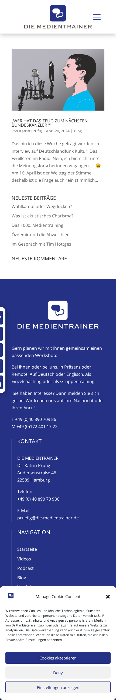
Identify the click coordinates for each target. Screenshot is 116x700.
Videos (24, 559)
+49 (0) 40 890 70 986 (38, 499)
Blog (78, 130)
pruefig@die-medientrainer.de (48, 518)
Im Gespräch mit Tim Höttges (41, 244)
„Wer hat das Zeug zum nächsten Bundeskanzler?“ (50, 123)
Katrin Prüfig (30, 130)
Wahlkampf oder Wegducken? (42, 206)
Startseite (27, 549)
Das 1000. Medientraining (37, 225)
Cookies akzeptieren (58, 658)
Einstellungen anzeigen (58, 687)
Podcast (25, 568)
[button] (108, 596)
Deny (58, 672)
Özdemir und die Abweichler (40, 235)
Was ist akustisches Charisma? (42, 216)
